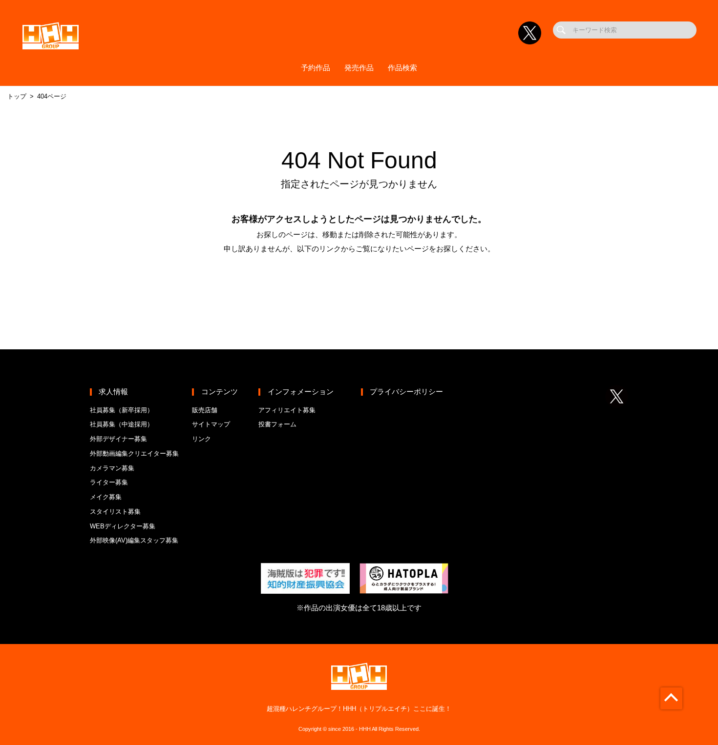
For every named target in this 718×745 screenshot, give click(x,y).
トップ (16, 96)
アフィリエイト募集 (287, 410)
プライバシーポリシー (406, 392)
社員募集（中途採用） (121, 424)
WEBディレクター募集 (122, 526)
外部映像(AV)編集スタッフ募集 (134, 540)
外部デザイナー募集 (118, 439)
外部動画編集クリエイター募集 (134, 453)
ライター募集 (109, 482)
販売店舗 (204, 410)
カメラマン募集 (112, 468)
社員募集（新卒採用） (121, 410)
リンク (201, 439)
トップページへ (359, 285)
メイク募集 (106, 497)
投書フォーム (277, 424)
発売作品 (359, 68)
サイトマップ (211, 424)
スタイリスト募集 (115, 511)
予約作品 (315, 68)
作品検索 (402, 68)
